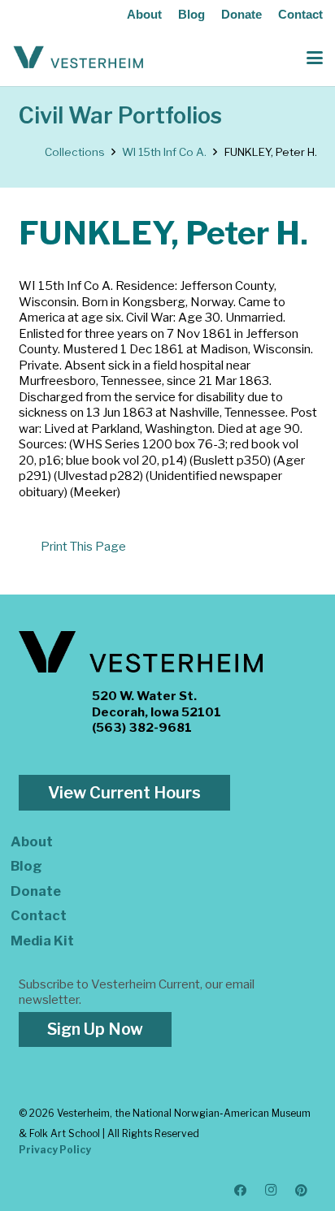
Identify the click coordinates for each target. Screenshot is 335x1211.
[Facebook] (240, 1190)
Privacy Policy (55, 1150)
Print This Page (83, 546)
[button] (315, 58)
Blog (191, 14)
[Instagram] (271, 1190)
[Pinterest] (301, 1190)
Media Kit (42, 940)
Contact (300, 14)
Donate (241, 14)
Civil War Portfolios (120, 115)
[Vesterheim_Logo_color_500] (78, 57)
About (144, 14)
